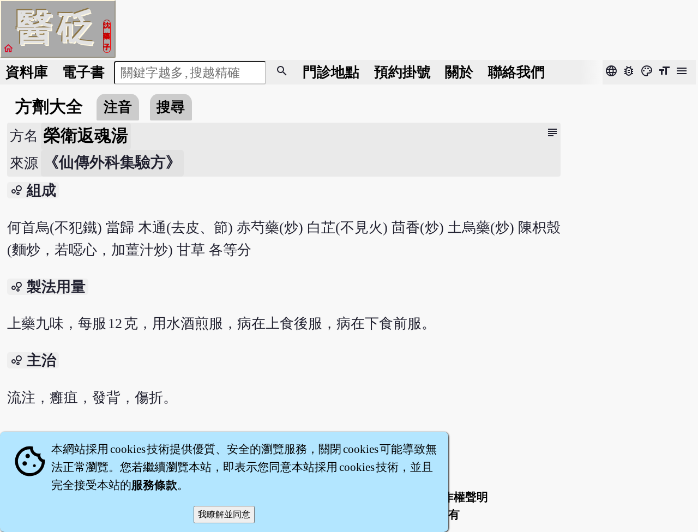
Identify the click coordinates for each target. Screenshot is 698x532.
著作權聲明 (459, 497)
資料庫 (26, 72)
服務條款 (154, 485)
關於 (459, 72)
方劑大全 (49, 107)
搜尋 (171, 107)
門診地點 (331, 72)
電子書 (83, 72)
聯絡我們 (516, 72)
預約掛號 (402, 72)
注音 (118, 107)
